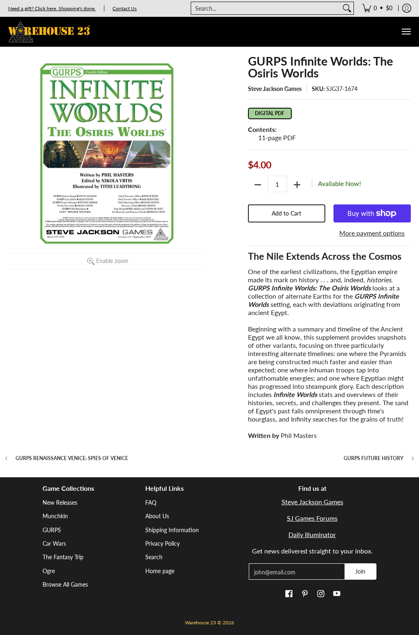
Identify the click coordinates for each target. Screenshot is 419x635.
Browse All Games (65, 584)
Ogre (49, 570)
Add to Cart (286, 213)
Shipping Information (172, 529)
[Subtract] (258, 184)
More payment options (372, 233)
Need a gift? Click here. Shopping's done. (52, 8)
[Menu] (406, 32)
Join (360, 571)
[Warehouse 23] (49, 32)
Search (153, 556)
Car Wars (54, 543)
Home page (159, 570)
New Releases (60, 502)
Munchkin (55, 516)
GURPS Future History (373, 458)
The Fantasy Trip (63, 556)
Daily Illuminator (312, 534)
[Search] (347, 8)
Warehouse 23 (200, 622)
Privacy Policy (162, 543)
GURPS (52, 529)
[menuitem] (377, 8)
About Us (157, 516)
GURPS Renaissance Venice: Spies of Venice (72, 458)
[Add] (297, 184)
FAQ (150, 502)
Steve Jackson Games (275, 88)
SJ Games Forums (312, 518)
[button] (289, 594)
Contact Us (125, 8)
